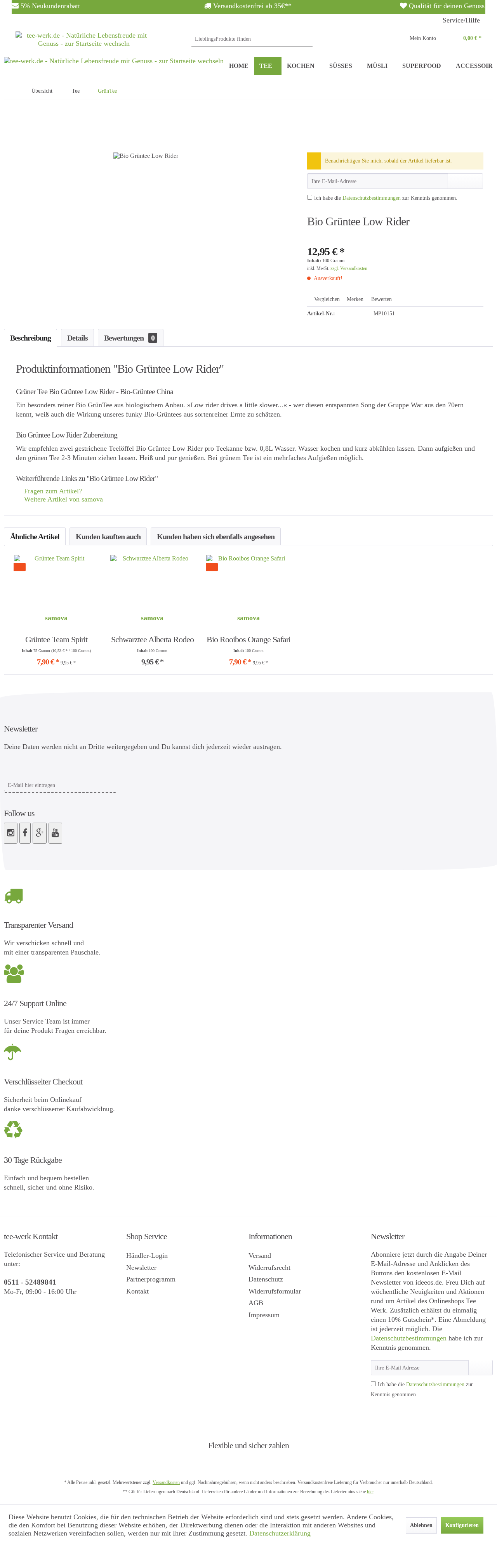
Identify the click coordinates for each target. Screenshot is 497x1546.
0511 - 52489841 (30, 1282)
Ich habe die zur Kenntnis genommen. (385, 198)
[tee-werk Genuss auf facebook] (25, 833)
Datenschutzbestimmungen (371, 198)
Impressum (264, 1315)
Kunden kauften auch (108, 536)
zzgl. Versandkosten (348, 268)
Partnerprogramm (151, 1279)
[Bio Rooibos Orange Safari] (248, 582)
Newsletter (141, 1267)
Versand (259, 1255)
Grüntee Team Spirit (56, 639)
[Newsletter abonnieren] (480, 1367)
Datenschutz (265, 1279)
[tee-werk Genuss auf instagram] (10, 833)
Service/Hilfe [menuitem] (461, 20)
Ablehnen (421, 1525)
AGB (255, 1303)
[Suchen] (305, 39)
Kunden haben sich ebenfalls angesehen (216, 536)
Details (77, 338)
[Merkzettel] (385, 39)
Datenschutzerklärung (280, 1533)
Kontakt (137, 1291)
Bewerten (381, 299)
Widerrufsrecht (269, 1267)
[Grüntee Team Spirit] (56, 582)
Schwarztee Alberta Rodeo (152, 639)
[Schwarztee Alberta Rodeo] (152, 582)
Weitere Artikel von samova (62, 499)
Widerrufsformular (274, 1291)
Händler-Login (147, 1255)
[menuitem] (252, 39)
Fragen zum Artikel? (52, 491)
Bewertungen (129, 338)
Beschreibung (30, 338)
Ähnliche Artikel (34, 536)
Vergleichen (326, 299)
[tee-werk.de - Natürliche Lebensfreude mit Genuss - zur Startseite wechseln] (84, 44)
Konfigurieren (462, 1525)
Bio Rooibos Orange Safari (248, 639)
